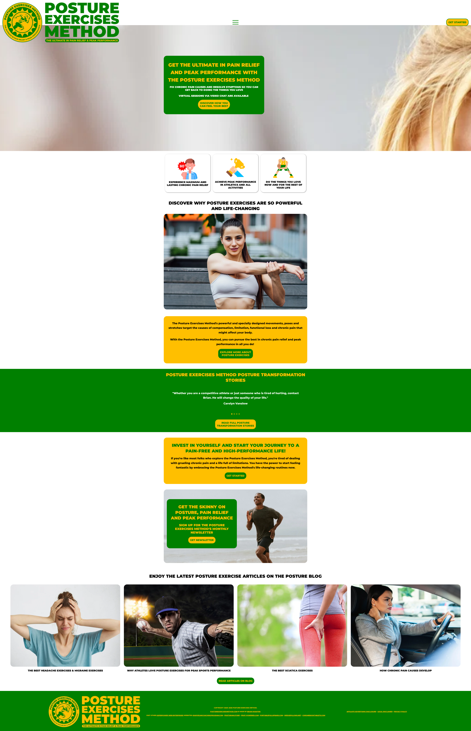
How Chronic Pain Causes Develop (406, 670)
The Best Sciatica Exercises (292, 670)
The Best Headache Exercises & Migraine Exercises (65, 670)
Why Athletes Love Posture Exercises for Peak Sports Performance (179, 670)
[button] (235, 22)
